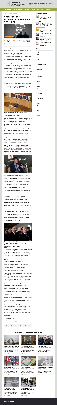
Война (38, 54)
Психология (39, 95)
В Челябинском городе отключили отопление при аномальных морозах (27, 389)
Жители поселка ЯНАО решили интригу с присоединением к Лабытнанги (11, 347)
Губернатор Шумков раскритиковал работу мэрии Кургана (44, 347)
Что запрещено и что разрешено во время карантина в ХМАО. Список (11, 368)
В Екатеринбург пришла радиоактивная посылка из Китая (46, 30)
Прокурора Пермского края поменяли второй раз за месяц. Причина (46, 39)
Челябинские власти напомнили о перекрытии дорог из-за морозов (10, 389)
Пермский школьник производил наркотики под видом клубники (27, 368)
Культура (39, 74)
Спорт (41, 9)
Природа (27, 9)
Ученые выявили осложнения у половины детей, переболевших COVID (45, 368)
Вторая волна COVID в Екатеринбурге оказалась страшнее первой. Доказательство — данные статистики (43, 18)
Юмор (38, 115)
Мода (38, 78)
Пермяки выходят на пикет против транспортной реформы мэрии (46, 35)
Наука (38, 83)
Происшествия (19, 9)
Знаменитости (48, 9)
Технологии (39, 105)
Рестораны (39, 100)
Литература (39, 76)
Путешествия (40, 98)
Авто (38, 52)
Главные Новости (19, 3)
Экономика (32, 9)
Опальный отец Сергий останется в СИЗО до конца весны (27, 347)
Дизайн (38, 57)
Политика (42, 3)
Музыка (38, 81)
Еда (38, 9)
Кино (38, 71)
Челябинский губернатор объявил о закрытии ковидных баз (45, 44)
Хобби (38, 110)
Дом (38, 59)
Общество (36, 3)
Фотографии (39, 108)
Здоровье (48, 3)
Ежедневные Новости (10, 9)
